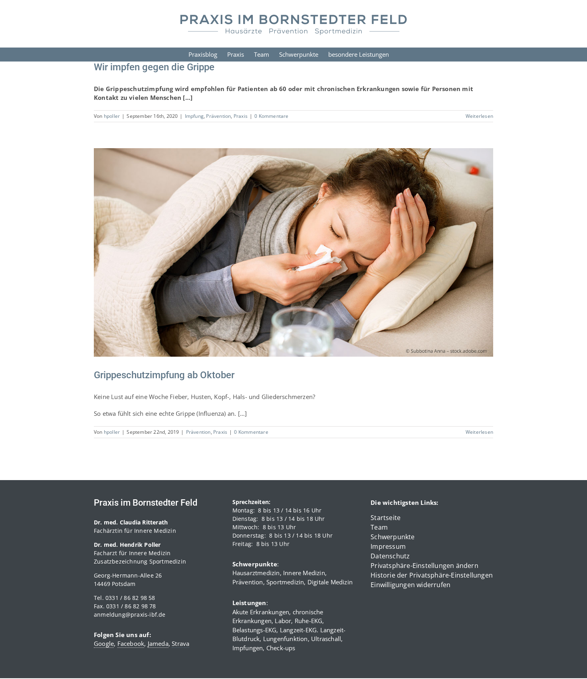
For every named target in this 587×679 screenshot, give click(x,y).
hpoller (112, 116)
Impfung (194, 116)
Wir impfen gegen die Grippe (154, 67)
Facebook (131, 643)
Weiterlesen (479, 116)
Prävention (218, 116)
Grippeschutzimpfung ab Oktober (283, 245)
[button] (432, 565)
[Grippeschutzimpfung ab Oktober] (293, 252)
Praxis (241, 116)
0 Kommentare (271, 116)
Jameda (158, 643)
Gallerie (303, 245)
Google (104, 643)
